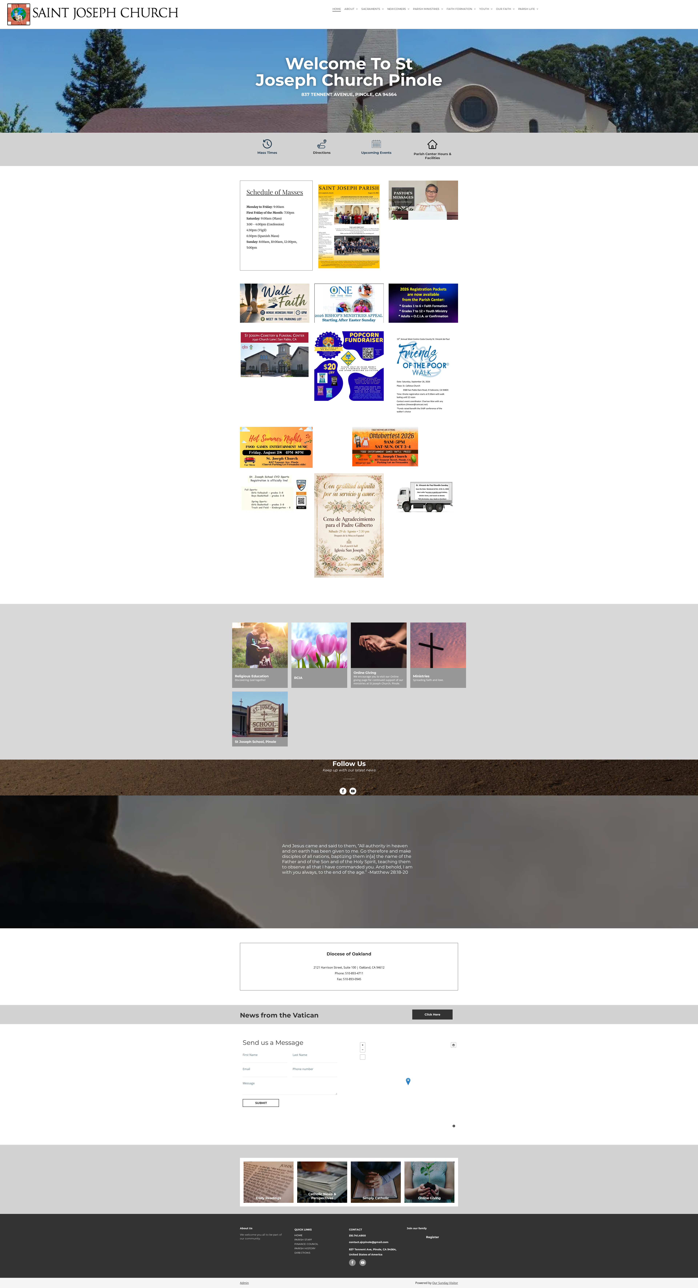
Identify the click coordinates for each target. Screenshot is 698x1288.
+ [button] (362, 1045)
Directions (322, 153)
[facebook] (343, 791)
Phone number (303, 1069)
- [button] (362, 1049)
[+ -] (408, 1085)
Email (246, 1069)
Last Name (300, 1055)
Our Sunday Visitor (445, 1283)
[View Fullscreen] (362, 1057)
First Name (250, 1055)
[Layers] (453, 1045)
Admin (244, 1283)
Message (249, 1083)
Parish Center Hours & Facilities (432, 156)
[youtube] (352, 791)
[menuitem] (337, 8)
